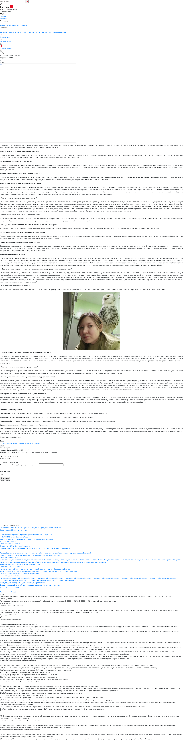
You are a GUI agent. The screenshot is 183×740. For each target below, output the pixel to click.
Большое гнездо (6, 443)
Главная (3, 16)
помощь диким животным (23, 443)
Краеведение (61, 32)
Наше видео (12, 25)
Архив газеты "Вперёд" (8, 592)
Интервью (4, 32)
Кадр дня (3, 25)
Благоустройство (34, 32)
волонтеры (37, 443)
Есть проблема (22, 25)
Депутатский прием (48, 32)
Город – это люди (15, 32)
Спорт (24, 32)
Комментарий (6, 471)
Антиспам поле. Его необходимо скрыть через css (19, 465)
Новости (3, 19)
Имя (1, 475)
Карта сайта (4, 608)
